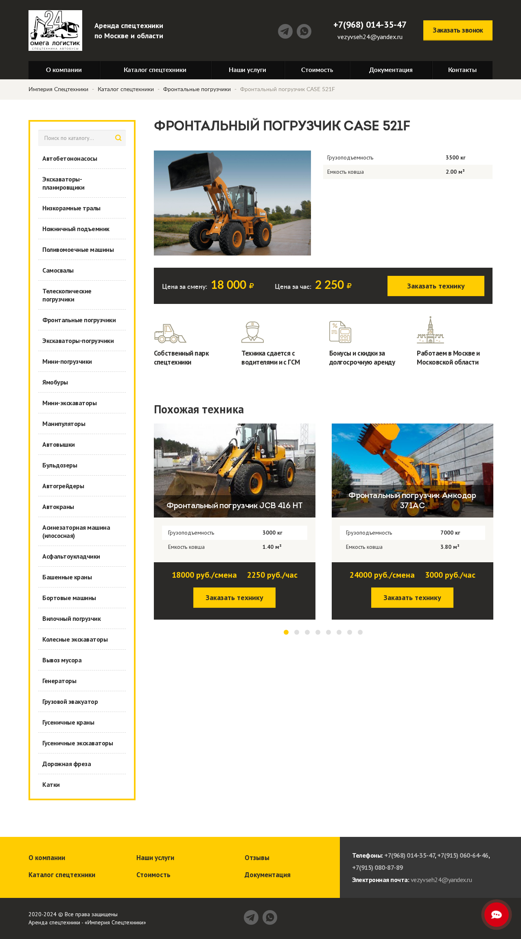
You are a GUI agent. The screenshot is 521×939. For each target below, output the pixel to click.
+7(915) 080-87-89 (377, 867)
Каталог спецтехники (126, 89)
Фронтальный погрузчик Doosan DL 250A (413, 501)
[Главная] (55, 30)
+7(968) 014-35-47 (370, 24)
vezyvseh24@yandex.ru (370, 37)
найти (118, 138)
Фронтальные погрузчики (197, 89)
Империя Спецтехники (58, 89)
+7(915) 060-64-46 (462, 855)
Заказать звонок (458, 30)
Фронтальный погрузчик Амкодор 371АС (235, 501)
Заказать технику (436, 285)
